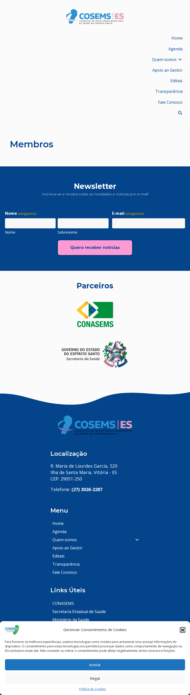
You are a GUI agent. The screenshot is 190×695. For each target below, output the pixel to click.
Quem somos (64, 539)
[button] (182, 629)
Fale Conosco (64, 572)
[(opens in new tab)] (95, 314)
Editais (58, 556)
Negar (95, 678)
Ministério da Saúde (70, 619)
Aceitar (95, 664)
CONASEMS (63, 603)
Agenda (59, 531)
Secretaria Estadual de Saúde (79, 611)
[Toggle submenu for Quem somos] (180, 59)
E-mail (128, 213)
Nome (10, 232)
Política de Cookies (92, 689)
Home (58, 523)
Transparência (66, 564)
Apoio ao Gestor (67, 548)
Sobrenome (67, 232)
